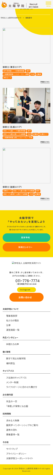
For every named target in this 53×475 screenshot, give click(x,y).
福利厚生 (10, 363)
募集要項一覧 (12, 434)
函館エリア (7, 190)
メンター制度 (12, 382)
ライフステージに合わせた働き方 (21, 386)
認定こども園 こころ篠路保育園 (14, 131)
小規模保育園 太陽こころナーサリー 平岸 (17, 137)
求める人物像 (12, 420)
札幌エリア (44, 134)
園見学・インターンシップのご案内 (22, 425)
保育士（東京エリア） (12, 66)
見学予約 (25, 237)
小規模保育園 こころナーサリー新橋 (16, 74)
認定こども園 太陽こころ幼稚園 (14, 134)
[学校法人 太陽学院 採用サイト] (19, 4)
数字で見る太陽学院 (16, 358)
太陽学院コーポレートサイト (19, 458)
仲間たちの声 (12, 344)
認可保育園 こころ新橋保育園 (13, 71)
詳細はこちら (45, 82)
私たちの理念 (12, 320)
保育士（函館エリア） (12, 186)
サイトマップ (12, 448)
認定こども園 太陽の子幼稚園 (23, 190)
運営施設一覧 (12, 329)
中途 (32, 74)
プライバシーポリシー (16, 453)
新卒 (28, 71)
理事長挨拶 (11, 315)
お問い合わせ (25, 297)
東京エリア (7, 77)
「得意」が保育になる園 (17, 406)
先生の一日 (11, 401)
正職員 (38, 74)
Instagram (25, 289)
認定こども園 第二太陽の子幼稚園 (15, 194)
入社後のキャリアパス (16, 377)
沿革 (8, 325)
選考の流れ (11, 429)
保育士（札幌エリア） (12, 126)
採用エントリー (25, 247)
